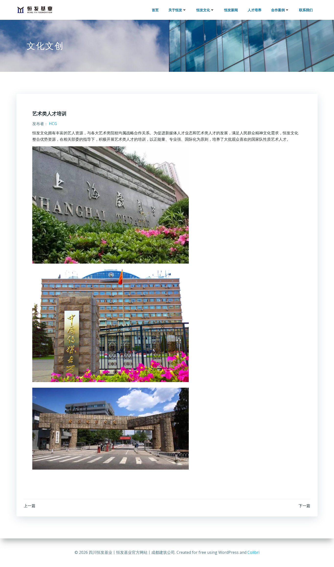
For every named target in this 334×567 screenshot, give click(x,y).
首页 (155, 10)
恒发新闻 (231, 10)
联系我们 (306, 10)
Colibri (253, 552)
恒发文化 (203, 10)
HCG (53, 123)
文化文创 (45, 45)
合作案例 (278, 10)
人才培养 (254, 10)
